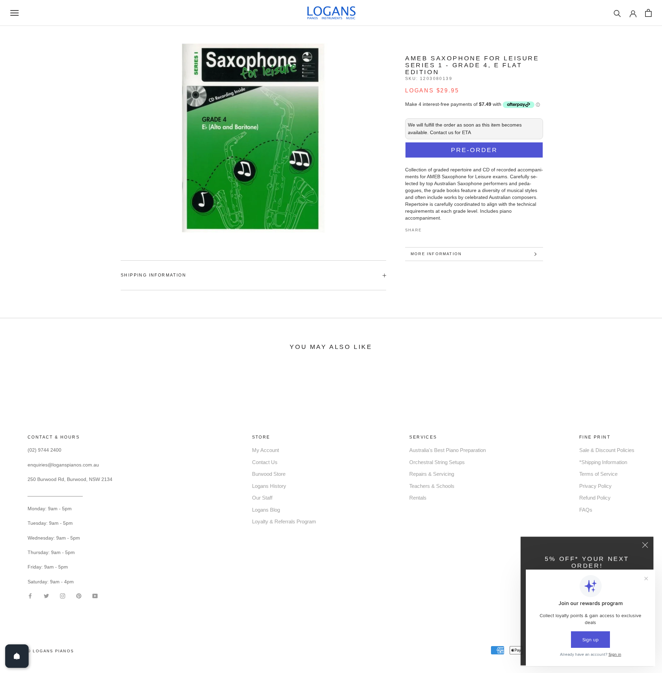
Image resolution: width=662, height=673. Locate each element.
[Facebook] (428, 228)
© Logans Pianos (51, 651)
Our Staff (262, 498)
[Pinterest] (446, 228)
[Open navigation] (14, 13)
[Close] (645, 544)
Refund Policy (595, 498)
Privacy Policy (595, 486)
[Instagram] (62, 595)
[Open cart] (648, 13)
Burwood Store (268, 474)
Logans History (269, 486)
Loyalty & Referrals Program (284, 521)
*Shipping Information (603, 462)
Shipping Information (153, 275)
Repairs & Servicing (431, 474)
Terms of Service (598, 474)
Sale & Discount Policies (606, 450)
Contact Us (265, 462)
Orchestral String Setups (437, 462)
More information (436, 254)
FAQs (585, 510)
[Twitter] (437, 228)
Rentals (418, 498)
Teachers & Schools (431, 486)
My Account (265, 450)
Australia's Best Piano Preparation (447, 450)
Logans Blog (266, 510)
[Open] (17, 656)
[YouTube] (95, 595)
